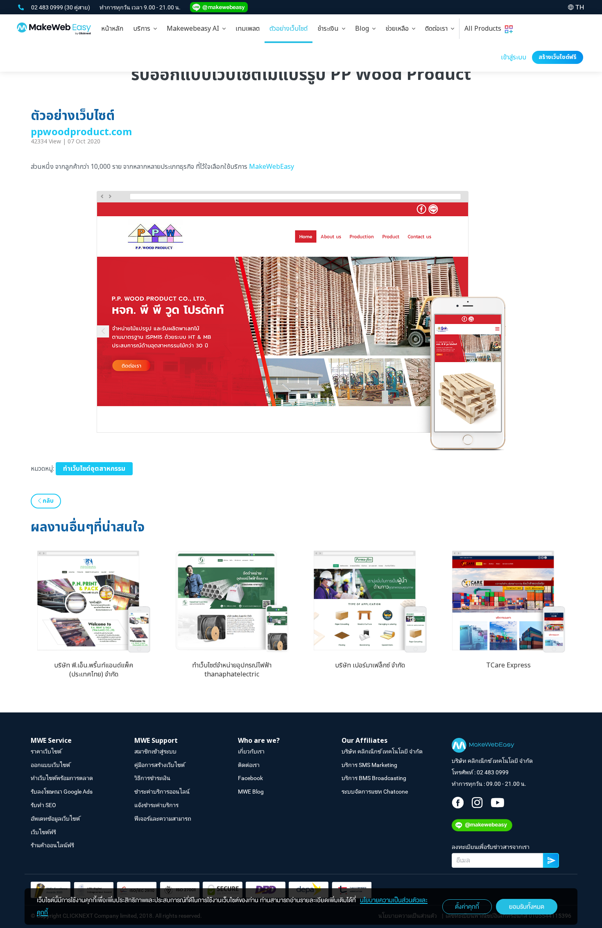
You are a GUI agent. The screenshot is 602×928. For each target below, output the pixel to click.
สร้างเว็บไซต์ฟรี (558, 57)
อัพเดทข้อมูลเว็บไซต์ (55, 818)
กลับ (47, 501)
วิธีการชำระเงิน (152, 778)
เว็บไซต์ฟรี (43, 832)
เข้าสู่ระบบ (513, 57)
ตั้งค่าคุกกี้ (467, 906)
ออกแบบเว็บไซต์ (50, 765)
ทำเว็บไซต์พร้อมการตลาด (62, 778)
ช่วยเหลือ (398, 29)
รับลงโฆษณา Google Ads (62, 791)
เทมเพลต (247, 29)
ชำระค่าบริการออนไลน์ (162, 791)
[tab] (145, 28)
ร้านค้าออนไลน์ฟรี (52, 845)
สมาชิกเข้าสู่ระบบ (155, 751)
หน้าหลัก (112, 29)
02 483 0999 (47, 7)
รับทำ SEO (43, 805)
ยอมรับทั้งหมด (526, 906)
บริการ (143, 29)
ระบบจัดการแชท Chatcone (375, 791)
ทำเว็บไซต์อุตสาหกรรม (94, 469)
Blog (363, 29)
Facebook (250, 778)
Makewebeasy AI (194, 29)
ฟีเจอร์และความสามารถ (162, 818)
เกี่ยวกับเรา (251, 751)
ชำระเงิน (329, 29)
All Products (484, 29)
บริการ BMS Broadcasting (374, 778)
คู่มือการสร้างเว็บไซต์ (159, 765)
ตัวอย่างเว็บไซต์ (288, 29)
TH (579, 7)
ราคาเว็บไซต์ (46, 751)
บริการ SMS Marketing (369, 765)
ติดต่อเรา (438, 29)
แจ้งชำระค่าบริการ (156, 805)
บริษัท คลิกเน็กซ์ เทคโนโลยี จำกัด (382, 751)
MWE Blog (251, 791)
